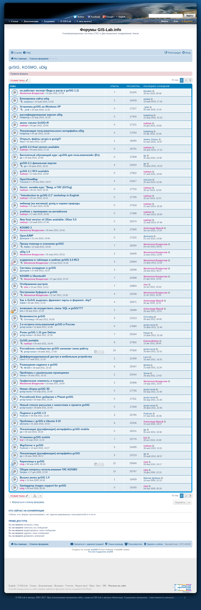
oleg (22, 464)
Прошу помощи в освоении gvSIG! (42, 243)
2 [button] (186, 80)
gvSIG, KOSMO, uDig (28, 67)
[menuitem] (27, 52)
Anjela (27, 247)
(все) (85, 585)
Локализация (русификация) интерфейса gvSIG (50, 453)
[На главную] (100, 9)
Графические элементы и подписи (42, 380)
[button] (190, 80)
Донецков (24, 238)
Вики (92, 585)
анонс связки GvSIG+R (34, 122)
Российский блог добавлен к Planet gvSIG (46, 396)
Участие (69, 585)
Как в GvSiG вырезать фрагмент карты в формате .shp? (55, 300)
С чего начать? (84, 21)
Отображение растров (34, 284)
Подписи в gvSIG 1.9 (33, 413)
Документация (31, 21)
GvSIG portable (29, 340)
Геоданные (49, 21)
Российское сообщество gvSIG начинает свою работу (54, 348)
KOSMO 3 (26, 227)
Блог (176, 21)
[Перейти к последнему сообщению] (153, 91)
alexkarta (24, 424)
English (122, 17)
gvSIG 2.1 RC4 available (34, 171)
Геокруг (187, 592)
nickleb (146, 99)
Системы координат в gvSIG (38, 267)
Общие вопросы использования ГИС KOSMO (48, 469)
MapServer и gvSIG (31, 445)
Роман (146, 333)
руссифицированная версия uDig (41, 114)
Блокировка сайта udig (34, 98)
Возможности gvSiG (32, 316)
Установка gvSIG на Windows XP (40, 106)
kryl (22, 440)
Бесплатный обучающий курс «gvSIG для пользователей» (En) (60, 155)
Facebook (95, 17)
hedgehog (24, 117)
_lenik (26, 110)
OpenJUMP (26, 235)
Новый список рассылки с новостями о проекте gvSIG (55, 405)
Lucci (22, 359)
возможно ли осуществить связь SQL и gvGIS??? (51, 308)
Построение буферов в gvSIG (38, 292)
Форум (164, 21)
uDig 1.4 (25, 251)
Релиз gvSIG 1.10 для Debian (38, 332)
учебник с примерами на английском (43, 211)
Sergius (23, 472)
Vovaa (23, 375)
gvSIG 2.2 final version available (39, 147)
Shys (22, 141)
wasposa (28, 101)
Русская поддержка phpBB (100, 552)
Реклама (188, 21)
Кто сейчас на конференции (26, 511)
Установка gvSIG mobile (35, 437)
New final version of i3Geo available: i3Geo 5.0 (48, 219)
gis (21, 158)
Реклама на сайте (117, 585)
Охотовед (29, 319)
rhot (26, 287)
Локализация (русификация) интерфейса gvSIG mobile (54, 429)
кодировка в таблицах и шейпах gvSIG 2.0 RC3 (49, 259)
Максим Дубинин (151, 478)
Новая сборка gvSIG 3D (34, 388)
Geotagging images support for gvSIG (43, 485)
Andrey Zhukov (150, 139)
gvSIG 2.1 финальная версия (38, 163)
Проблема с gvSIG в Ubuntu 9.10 (40, 421)
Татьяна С (25, 182)
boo (21, 311)
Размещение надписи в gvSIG (39, 364)
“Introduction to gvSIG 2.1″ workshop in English (49, 195)
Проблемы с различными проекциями (44, 372)
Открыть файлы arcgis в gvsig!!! (40, 138)
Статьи (14, 21)
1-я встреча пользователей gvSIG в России (47, 324)
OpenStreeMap (29, 179)
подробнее (179, 597)
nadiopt (24, 125)
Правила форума (19, 74)
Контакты (58, 585)
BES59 (27, 368)
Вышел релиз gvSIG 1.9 (34, 477)
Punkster (24, 416)
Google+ (110, 17)
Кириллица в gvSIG (32, 461)
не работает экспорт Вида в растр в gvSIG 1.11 (49, 90)
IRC (104, 585)
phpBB (94, 549)
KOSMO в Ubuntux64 (33, 276)
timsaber (147, 91)
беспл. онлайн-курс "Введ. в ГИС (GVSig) (46, 187)
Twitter (80, 17)
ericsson (147, 180)
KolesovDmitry (151, 341)
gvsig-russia (26, 327)
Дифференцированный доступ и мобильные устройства (56, 356)
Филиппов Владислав (32, 93)
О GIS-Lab (65, 21)
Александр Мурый (153, 228)
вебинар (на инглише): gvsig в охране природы (50, 203)
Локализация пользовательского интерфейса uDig (52, 130)
